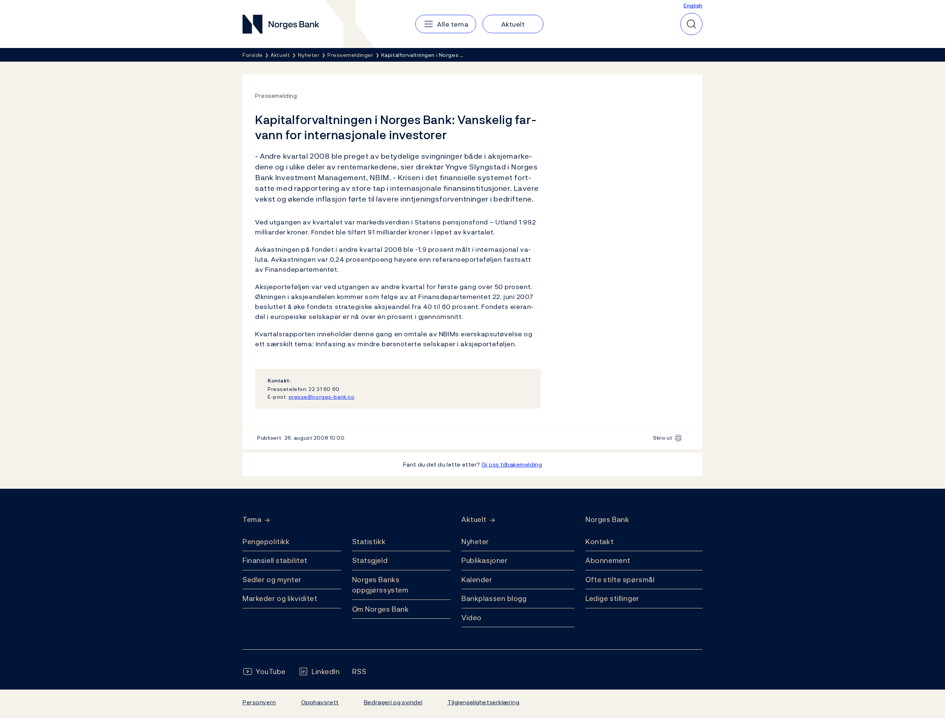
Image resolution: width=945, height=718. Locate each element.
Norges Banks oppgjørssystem (380, 584)
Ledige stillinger (612, 598)
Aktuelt (474, 520)
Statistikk (369, 541)
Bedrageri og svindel (393, 702)
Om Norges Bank (380, 609)
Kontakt (599, 541)
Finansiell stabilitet (275, 560)
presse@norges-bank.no (322, 397)
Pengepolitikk (266, 541)
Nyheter (475, 541)
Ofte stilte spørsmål (619, 579)
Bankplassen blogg (494, 598)
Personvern (259, 702)
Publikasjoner (484, 560)
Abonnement (607, 560)
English (693, 5)
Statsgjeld (370, 560)
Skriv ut (663, 438)
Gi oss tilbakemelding (511, 464)
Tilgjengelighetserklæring (483, 702)
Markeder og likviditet (280, 598)
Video (471, 617)
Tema (252, 520)
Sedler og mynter (272, 579)
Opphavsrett (320, 702)
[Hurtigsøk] (691, 24)
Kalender (476, 579)
